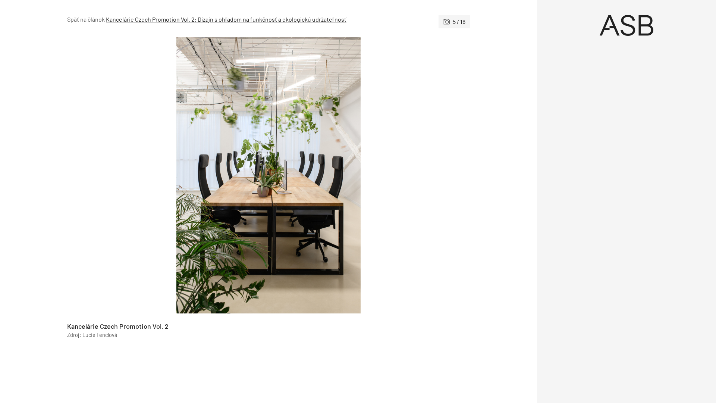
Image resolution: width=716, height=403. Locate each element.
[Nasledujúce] (369, 175)
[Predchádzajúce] (167, 175)
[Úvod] (626, 25)
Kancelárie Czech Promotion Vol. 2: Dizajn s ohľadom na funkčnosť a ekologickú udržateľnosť (226, 19)
